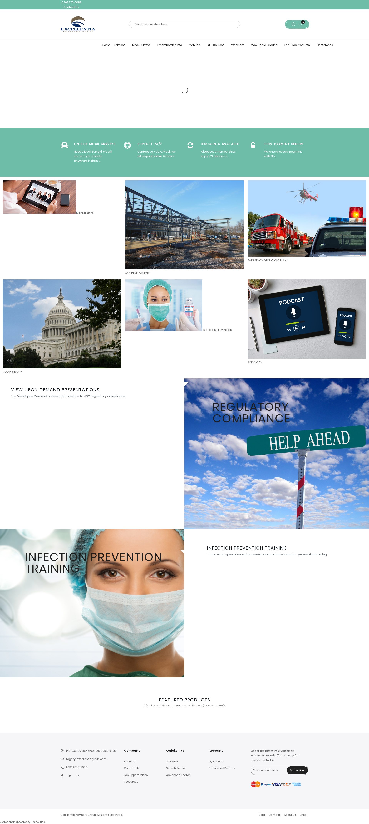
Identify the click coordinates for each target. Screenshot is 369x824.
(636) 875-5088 (70, 2)
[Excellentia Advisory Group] (89, 23)
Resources (131, 782)
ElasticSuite (38, 822)
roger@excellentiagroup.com (86, 759)
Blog (262, 815)
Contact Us (70, 6)
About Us (130, 761)
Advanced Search (178, 775)
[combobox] (184, 22)
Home (106, 44)
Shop (303, 815)
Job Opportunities (136, 775)
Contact (274, 815)
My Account (216, 761)
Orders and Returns (222, 768)
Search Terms (175, 768)
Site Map (172, 761)
